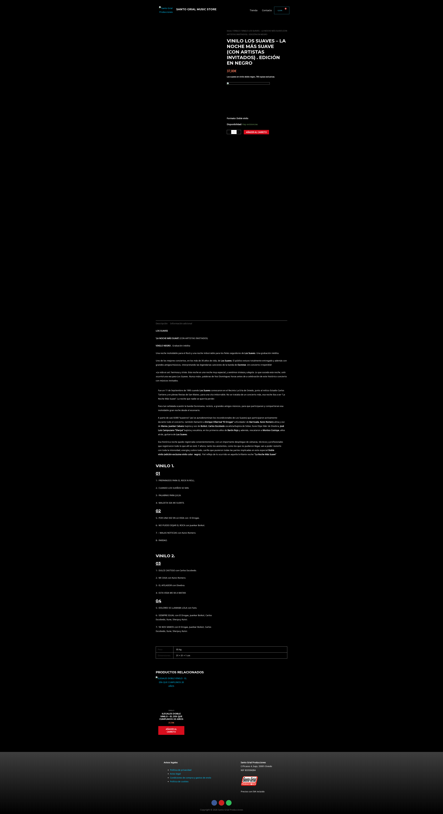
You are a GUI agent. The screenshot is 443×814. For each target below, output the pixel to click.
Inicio (229, 30)
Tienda (253, 10)
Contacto (267, 10)
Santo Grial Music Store (196, 9)
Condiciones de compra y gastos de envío (190, 777)
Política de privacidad (180, 770)
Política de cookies (179, 781)
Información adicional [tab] (181, 323)
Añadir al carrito (256, 132)
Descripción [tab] (162, 323)
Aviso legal (175, 773)
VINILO (236, 30)
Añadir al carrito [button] (171, 730)
